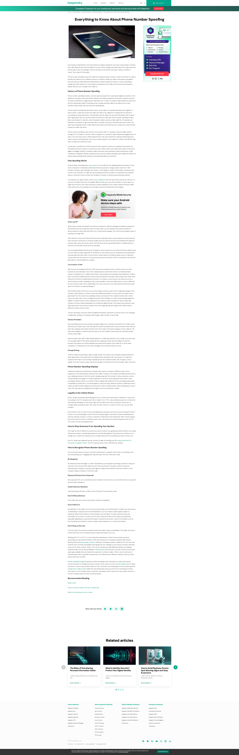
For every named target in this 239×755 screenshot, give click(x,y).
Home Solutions (73, 704)
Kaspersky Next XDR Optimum (129, 717)
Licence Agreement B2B (101, 744)
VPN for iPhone (99, 729)
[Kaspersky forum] (170, 741)
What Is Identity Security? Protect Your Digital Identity (118, 669)
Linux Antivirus (98, 720)
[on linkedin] (116, 609)
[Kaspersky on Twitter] (148, 741)
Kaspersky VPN (72, 720)
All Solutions (71, 726)
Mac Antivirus (98, 711)
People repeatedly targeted (77, 561)
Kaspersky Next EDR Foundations (130, 711)
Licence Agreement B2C (90, 744)
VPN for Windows (99, 723)
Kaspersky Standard (73, 708)
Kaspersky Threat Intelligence (156, 720)
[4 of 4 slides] (123, 690)
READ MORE (74, 683)
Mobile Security (99, 714)
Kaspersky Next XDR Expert (156, 717)
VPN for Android (99, 726)
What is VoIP (72, 583)
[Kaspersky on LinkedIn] (152, 741)
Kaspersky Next (153, 708)
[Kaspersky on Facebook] (143, 741)
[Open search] (144, 3)
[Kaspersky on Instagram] (161, 741)
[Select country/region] (141, 3)
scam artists (93, 165)
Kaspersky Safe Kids (73, 717)
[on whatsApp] (122, 609)
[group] (84, 666)
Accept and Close (163, 751)
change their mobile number (77, 569)
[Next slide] (175, 667)
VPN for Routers (99, 732)
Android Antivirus (99, 708)
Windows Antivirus (99, 717)
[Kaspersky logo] (75, 3)
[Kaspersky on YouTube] (157, 741)
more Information (123, 752)
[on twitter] (110, 609)
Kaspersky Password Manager (75, 723)
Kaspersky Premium (73, 714)
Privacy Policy (70, 744)
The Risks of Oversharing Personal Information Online (83, 669)
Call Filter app (99, 549)
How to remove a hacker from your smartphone (83, 587)
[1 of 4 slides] (116, 690)
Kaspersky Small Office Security (130, 708)
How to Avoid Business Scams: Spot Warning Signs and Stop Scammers (155, 670)
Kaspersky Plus (71, 711)
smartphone (102, 180)
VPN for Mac (98, 735)
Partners (112, 3)
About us (120, 3)
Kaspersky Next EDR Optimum (129, 714)
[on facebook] (105, 609)
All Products (125, 723)
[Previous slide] (63, 667)
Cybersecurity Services (155, 711)
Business (103, 3)
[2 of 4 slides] (118, 690)
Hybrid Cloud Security (154, 723)
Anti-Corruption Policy (79, 744)
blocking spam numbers (87, 542)
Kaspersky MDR (153, 714)
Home (95, 3)
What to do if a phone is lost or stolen (80, 592)
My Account (159, 3)
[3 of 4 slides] (121, 690)
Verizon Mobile (121, 564)
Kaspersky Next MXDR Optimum (130, 720)
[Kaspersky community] (165, 741)
